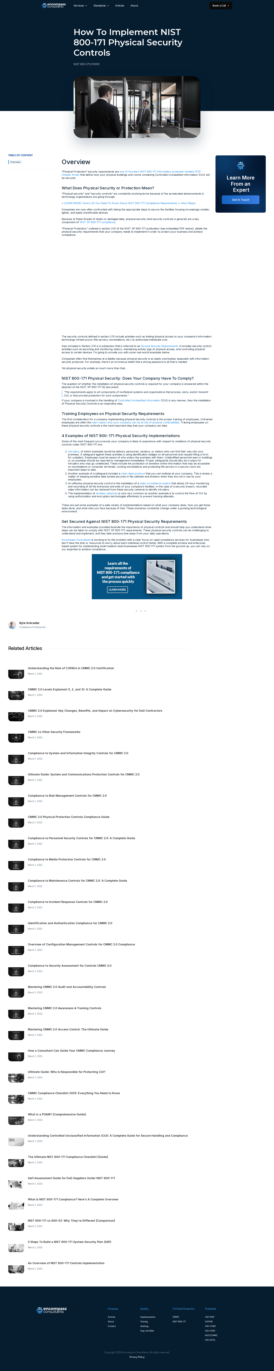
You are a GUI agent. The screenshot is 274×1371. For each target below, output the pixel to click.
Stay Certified (147, 1330)
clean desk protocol (133, 473)
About (134, 5)
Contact (112, 1326)
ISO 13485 (210, 1326)
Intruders (73, 451)
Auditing (144, 1326)
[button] (80, 5)
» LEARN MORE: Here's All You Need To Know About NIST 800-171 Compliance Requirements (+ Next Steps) (129, 203)
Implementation (148, 1316)
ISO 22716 (210, 1339)
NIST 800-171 (179, 1321)
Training (144, 1321)
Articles (119, 5)
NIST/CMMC (211, 1335)
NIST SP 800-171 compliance (97, 222)
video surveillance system (155, 483)
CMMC (176, 1316)
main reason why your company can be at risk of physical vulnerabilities (135, 422)
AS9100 (209, 1321)
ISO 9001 (209, 1316)
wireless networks (107, 493)
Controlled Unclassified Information (139, 400)
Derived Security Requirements (159, 346)
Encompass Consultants (76, 539)
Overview (15, 162)
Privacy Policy (137, 1356)
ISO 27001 (210, 1330)
